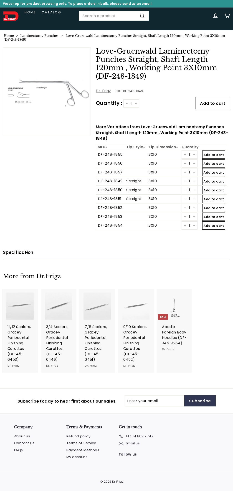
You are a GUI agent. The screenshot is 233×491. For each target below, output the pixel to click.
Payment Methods (82, 450)
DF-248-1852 (110, 207)
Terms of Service (81, 443)
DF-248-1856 (110, 163)
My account (76, 456)
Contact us (24, 443)
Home (30, 12)
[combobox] (114, 16)
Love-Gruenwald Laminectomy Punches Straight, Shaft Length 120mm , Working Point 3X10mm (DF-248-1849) (114, 38)
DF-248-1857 (110, 172)
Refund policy (78, 436)
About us (22, 436)
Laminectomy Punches (39, 36)
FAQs (18, 450)
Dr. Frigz (103, 90)
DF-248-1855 (110, 154)
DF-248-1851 (109, 198)
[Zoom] (47, 91)
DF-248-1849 (110, 181)
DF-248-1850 (110, 190)
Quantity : (109, 103)
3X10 (153, 154)
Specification (18, 252)
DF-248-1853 (110, 216)
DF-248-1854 (110, 225)
